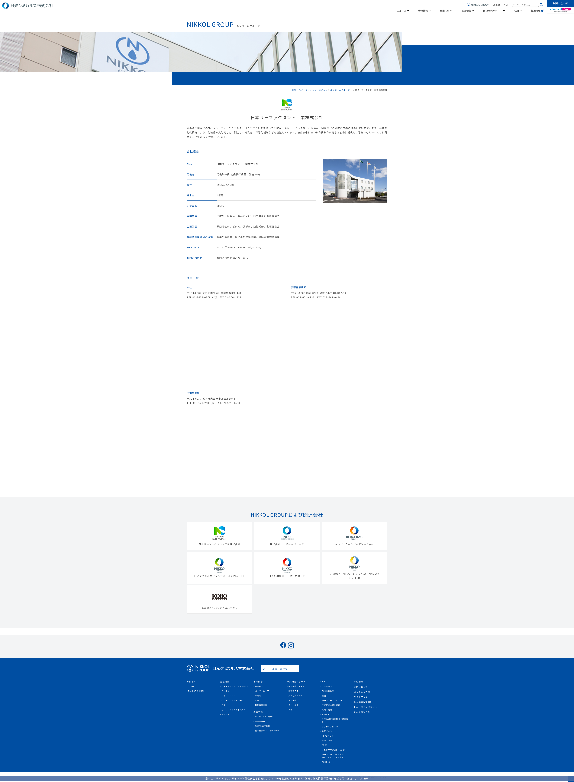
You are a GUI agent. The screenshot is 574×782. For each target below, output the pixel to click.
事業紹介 (259, 686)
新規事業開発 (261, 705)
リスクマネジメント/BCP (233, 709)
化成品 (258, 700)
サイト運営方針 (362, 712)
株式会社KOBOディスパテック (219, 607)
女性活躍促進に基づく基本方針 (335, 720)
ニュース (192, 686)
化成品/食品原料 (262, 726)
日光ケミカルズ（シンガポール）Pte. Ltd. (219, 576)
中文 (506, 4)
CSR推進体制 (328, 691)
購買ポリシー (328, 731)
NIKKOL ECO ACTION (332, 700)
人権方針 (326, 714)
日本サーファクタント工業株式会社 (220, 544)
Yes (360, 778)
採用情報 (536, 10)
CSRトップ (327, 686)
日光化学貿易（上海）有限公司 (287, 576)
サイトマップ (361, 696)
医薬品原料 (260, 721)
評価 (290, 709)
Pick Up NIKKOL (196, 691)
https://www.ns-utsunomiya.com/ (239, 247)
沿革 (224, 705)
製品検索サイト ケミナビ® (267, 730)
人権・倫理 (327, 709)
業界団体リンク (229, 714)
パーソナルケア (262, 691)
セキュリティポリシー (365, 707)
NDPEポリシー (329, 735)
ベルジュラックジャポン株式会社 (354, 544)
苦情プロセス (328, 740)
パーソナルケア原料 (264, 716)
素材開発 (292, 700)
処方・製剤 (293, 705)
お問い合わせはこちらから (232, 257)
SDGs (324, 745)
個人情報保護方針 (363, 701)
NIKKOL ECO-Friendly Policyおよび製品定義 (333, 756)
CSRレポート (328, 762)
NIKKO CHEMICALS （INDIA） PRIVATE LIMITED (355, 576)
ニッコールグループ (231, 695)
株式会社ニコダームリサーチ (287, 544)
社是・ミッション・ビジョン (235, 686)
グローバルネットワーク (233, 700)
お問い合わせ (560, 3)
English (496, 4)
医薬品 (258, 695)
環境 (324, 695)
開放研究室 (293, 691)
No (366, 778)
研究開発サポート (296, 686)
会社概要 (226, 691)
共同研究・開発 (295, 695)
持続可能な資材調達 (331, 705)
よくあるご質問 (362, 691)
